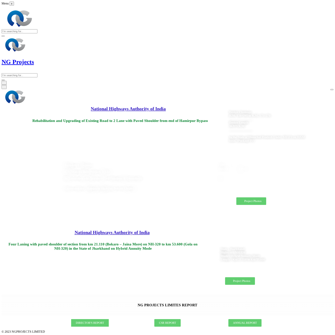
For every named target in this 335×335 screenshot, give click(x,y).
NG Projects (18, 61)
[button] (251, 201)
